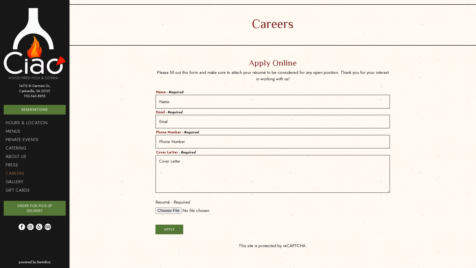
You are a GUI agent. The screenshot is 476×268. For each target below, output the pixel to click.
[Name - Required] (272, 101)
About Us (16, 156)
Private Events (22, 140)
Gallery (14, 182)
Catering (16, 148)
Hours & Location (27, 123)
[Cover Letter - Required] (272, 174)
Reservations (35, 109)
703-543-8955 (35, 95)
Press (12, 165)
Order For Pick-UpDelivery (41, 208)
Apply (169, 229)
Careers (15, 173)
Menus (13, 131)
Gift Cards (19, 190)
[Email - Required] (272, 121)
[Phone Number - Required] (272, 142)
